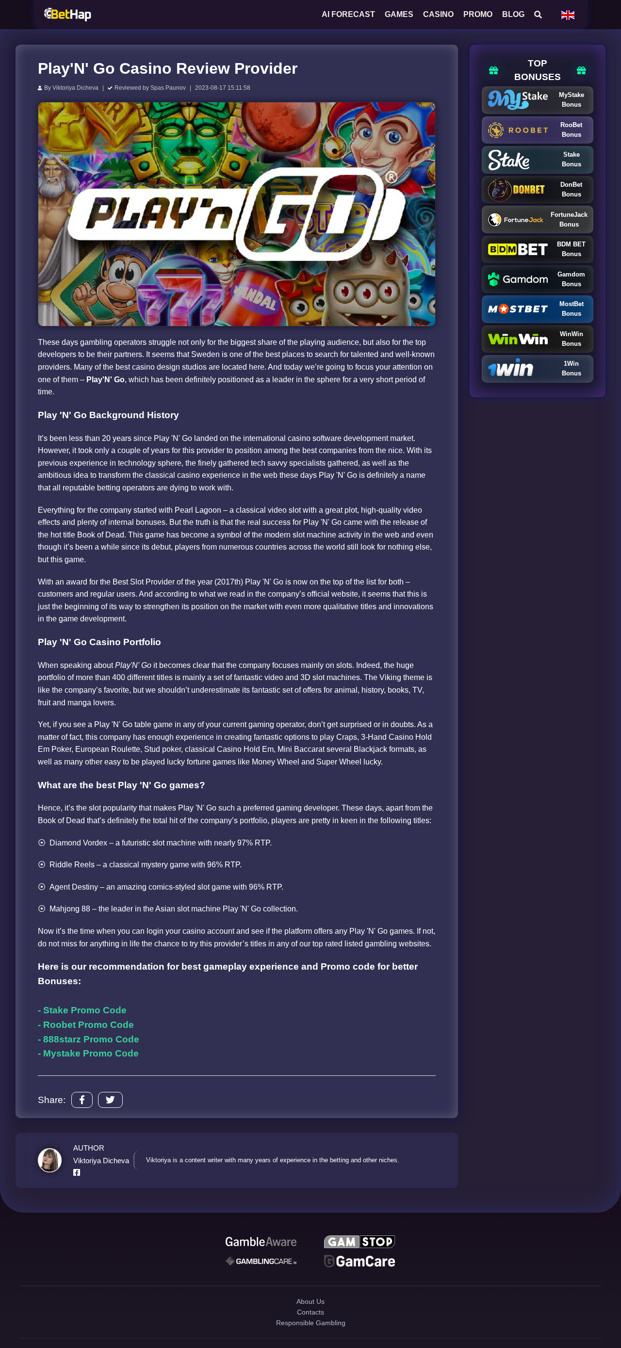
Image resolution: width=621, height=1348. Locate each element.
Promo (477, 14)
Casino (438, 14)
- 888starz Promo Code (88, 1039)
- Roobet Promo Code (86, 1025)
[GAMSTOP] (359, 1243)
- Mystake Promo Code (88, 1053)
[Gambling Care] (261, 1265)
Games (399, 14)
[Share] (82, 1100)
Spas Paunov (168, 87)
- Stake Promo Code (82, 1010)
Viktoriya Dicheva (75, 87)
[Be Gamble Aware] (261, 1243)
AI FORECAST (348, 14)
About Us (310, 1310)
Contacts (310, 1327)
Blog (513, 14)
